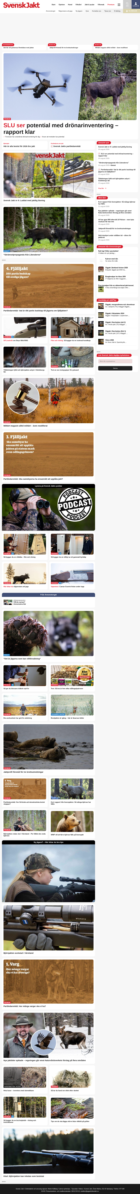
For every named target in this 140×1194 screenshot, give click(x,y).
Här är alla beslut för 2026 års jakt (19, 146)
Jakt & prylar (89, 4)
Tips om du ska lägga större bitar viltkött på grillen (70, 1121)
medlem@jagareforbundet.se (89, 1191)
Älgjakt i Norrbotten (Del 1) (115, 331)
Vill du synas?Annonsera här (19, 603)
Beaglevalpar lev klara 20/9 (115, 276)
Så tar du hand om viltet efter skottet (65, 1090)
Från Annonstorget (48, 595)
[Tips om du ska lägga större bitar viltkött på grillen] (72, 1112)
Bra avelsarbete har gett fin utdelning (18, 718)
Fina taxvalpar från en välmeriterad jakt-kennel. (116, 285)
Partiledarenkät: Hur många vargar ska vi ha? (25, 1006)
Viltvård (78, 4)
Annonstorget (50, 11)
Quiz (87, 11)
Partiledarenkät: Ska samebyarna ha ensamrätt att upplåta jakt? (33, 479)
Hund (70, 4)
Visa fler (101, 188)
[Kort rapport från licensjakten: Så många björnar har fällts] (72, 791)
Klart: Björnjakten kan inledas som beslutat (24, 1176)
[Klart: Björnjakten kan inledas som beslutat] (49, 1151)
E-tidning (117, 11)
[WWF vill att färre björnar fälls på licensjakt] (72, 823)
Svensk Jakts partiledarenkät (66, 146)
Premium (111, 4)
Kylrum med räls (111, 259)
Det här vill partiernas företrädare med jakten (19, 47)
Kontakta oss (96, 11)
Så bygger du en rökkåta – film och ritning (19, 557)
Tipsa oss (107, 11)
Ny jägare (79, 11)
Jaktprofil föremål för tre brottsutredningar (63, 47)
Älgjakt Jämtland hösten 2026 (116, 268)
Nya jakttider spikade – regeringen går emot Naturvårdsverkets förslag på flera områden (45, 1060)
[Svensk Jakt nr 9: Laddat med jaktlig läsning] (49, 175)
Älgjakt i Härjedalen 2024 (114, 313)
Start (53, 4)
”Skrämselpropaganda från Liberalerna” (22, 255)
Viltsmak (101, 4)
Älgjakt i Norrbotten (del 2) (115, 322)
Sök (127, 6)
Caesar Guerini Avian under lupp (67, 586)
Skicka (115, 368)
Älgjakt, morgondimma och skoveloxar (120, 304)
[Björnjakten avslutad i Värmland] (49, 928)
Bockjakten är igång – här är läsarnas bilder (67, 718)
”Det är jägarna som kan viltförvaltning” (22, 659)
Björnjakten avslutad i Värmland (18, 953)
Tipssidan (74, 1189)
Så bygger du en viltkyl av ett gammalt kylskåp (68, 557)
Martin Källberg (53, 1189)
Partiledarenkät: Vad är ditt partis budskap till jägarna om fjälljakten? (36, 311)
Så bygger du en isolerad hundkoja (70, 340)
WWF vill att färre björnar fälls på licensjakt (67, 835)
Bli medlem (133, 11)
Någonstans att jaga (65, 11)
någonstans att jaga (16, 586)
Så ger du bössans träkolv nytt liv (16, 688)
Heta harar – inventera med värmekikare (19, 1090)
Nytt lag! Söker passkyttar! (108, 251)
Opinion (62, 4)
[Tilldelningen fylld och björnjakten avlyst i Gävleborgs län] (25, 359)
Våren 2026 (109, 340)
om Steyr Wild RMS (16, 340)
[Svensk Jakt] (21, 3)
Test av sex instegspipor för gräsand (65, 370)
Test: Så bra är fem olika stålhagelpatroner (67, 688)
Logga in (136, 6)
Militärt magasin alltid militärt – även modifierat (111, 47)
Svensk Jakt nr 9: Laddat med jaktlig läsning (24, 200)
